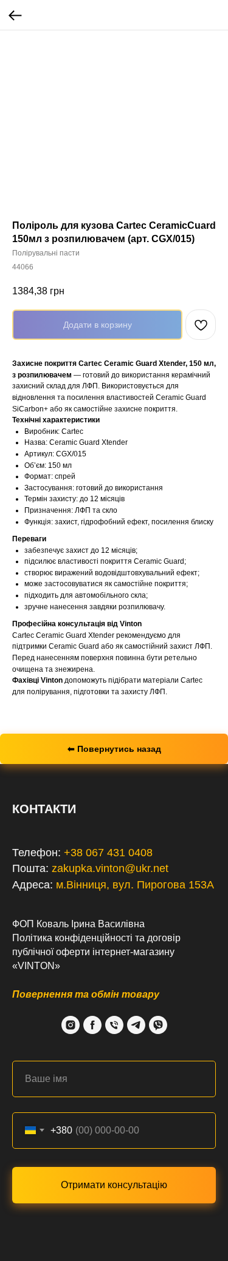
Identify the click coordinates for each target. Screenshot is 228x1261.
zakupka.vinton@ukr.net (110, 868)
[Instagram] (70, 1025)
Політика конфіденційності (72, 938)
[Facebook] (92, 1025)
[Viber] (158, 1025)
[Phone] (114, 1025)
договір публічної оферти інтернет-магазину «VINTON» (96, 952)
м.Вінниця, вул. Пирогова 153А (135, 885)
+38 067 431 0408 (108, 853)
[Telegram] (136, 1025)
